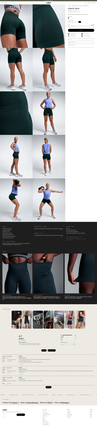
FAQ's (43, 417)
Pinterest (91, 417)
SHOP (2, 2)
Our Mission (68, 411)
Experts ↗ (15, 403)
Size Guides (44, 420)
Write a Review (51, 351)
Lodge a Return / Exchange (46, 414)
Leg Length (70, 20)
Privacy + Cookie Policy (46, 423)
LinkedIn (91, 414)
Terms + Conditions (45, 421)
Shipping (44, 418)
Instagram (91, 411)
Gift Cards (68, 417)
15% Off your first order (48, 0)
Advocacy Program (69, 414)
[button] (68, 335)
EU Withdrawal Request (46, 424)
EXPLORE (5, 2)
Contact (44, 411)
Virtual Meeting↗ (32, 403)
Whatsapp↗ (65, 403)
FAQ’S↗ (50, 403)
